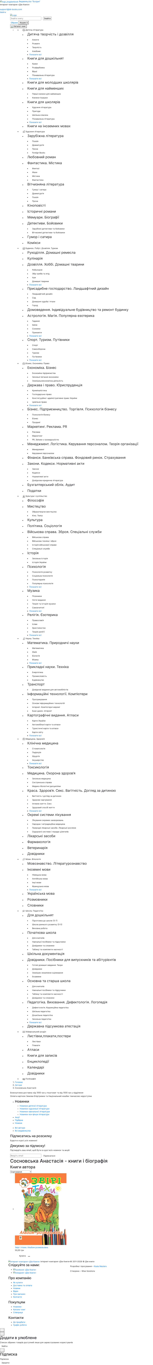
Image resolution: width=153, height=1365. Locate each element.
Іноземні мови (38, 869)
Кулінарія (35, 258)
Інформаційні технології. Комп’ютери (57, 694)
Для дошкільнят (40, 915)
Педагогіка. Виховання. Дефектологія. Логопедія (67, 1002)
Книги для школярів (43, 102)
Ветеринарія (37, 848)
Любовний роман (41, 157)
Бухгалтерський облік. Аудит (51, 485)
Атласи (33, 1050)
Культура (35, 520)
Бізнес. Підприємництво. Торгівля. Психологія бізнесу (72, 409)
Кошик (23, 22)
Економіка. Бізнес (41, 368)
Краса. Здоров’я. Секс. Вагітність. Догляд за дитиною (71, 790)
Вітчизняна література (45, 184)
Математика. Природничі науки (53, 643)
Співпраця (18, 1312)
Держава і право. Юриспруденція (54, 385)
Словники (35, 905)
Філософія (35, 500)
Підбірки (19, 1120)
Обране (14, 22)
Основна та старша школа (49, 981)
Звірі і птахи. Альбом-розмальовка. (31, 1247)
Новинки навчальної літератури (35, 1111)
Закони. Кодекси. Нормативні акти (55, 463)
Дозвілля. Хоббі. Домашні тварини (55, 264)
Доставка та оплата (22, 1285)
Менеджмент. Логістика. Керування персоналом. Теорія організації (82, 444)
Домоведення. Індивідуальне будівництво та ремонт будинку (77, 310)
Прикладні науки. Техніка (48, 667)
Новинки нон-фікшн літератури (34, 1114)
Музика (33, 591)
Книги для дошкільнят (45, 58)
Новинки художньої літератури (34, 1108)
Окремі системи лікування (49, 815)
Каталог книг (19, 26)
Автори (18, 1085)
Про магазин (19, 1294)
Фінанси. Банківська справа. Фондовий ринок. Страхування (76, 458)
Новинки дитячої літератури (33, 1106)
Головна (19, 1082)
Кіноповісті (36, 205)
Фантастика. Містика (44, 163)
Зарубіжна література (45, 136)
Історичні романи (41, 211)
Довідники (35, 854)
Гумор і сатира (39, 237)
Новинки (17, 1306)
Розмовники (37, 899)
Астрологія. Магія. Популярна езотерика (60, 316)
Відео (15, 1291)
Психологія (36, 567)
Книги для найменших (45, 88)
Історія (33, 553)
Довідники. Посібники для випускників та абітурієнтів (71, 960)
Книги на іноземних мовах (49, 126)
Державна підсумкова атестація (53, 1026)
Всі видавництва (23, 1130)
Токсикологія (38, 767)
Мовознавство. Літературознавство (57, 863)
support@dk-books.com (11, 9)
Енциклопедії (38, 1061)
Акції (17, 1117)
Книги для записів (42, 1055)
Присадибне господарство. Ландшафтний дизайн (68, 288)
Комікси (33, 243)
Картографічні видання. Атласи (53, 715)
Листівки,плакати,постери (49, 1036)
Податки (34, 491)
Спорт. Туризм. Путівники (48, 340)
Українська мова (41, 893)
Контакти (17, 1297)
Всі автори (20, 1128)
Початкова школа (41, 933)
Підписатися (49, 1156)
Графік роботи (20, 1325)
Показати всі (35, 54)
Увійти (3, 12)
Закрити (5, 1363)
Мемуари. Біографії (43, 217)
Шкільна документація (45, 954)
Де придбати (19, 1322)
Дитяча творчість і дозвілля (50, 34)
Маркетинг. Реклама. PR (47, 427)
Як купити (18, 1282)
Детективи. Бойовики (45, 223)
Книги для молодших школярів (52, 82)
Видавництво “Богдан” (29, 1)
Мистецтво (36, 506)
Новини (18, 1123)
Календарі (35, 1067)
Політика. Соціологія (44, 526)
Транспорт (36, 684)
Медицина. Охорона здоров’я (51, 773)
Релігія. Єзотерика (42, 615)
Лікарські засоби (41, 836)
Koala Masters (100, 1266)
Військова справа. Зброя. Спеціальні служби (64, 532)
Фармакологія (38, 842)
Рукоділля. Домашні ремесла (51, 252)
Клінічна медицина (42, 743)
